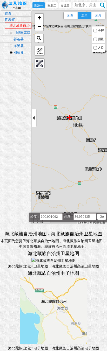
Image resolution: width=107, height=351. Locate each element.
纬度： (68, 217)
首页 (8, 13)
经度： (35, 217)
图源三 (65, 5)
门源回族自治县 (22, 33)
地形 (98, 15)
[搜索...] (39, 38)
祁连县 (19, 39)
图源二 (52, 5)
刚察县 (19, 52)
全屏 (101, 30)
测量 (101, 39)
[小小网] (15, 5)
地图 (70, 15)
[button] (39, 18)
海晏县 (19, 46)
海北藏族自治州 (19, 26)
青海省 (10, 19)
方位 (101, 48)
